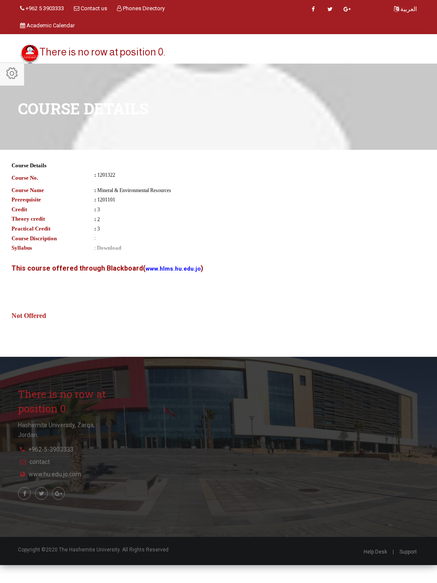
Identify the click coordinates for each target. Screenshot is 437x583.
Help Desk (375, 552)
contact (39, 461)
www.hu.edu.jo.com (55, 474)
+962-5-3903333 (50, 449)
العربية (408, 9)
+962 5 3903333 (44, 8)
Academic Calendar (50, 25)
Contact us (93, 8)
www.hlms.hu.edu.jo (173, 268)
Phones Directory (143, 8)
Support (408, 552)
